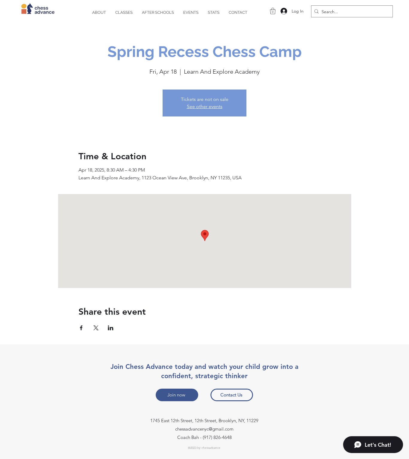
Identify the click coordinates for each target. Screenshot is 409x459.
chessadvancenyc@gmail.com (204, 429)
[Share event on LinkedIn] (110, 327)
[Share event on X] (96, 327)
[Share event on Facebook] (81, 327)
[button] (272, 11)
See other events (204, 106)
